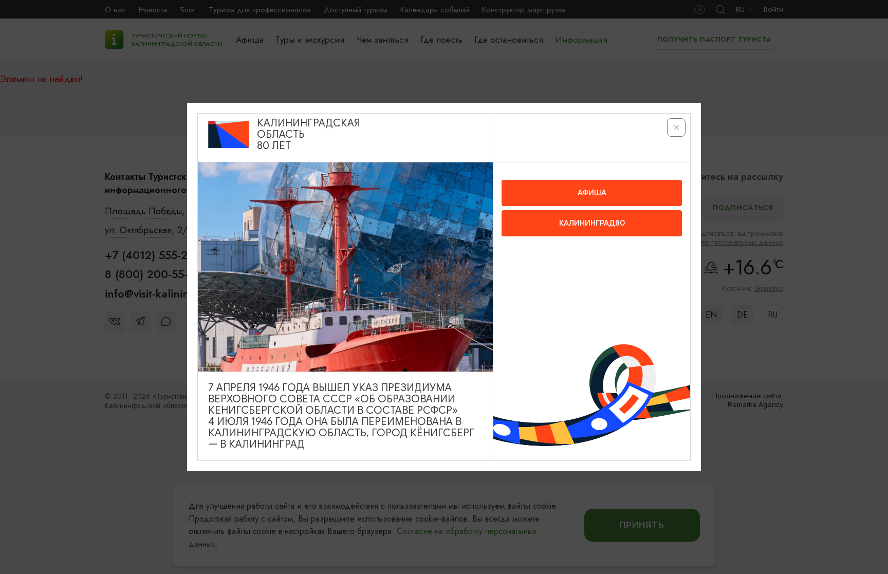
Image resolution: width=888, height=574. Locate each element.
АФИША (592, 192)
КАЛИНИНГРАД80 (592, 223)
